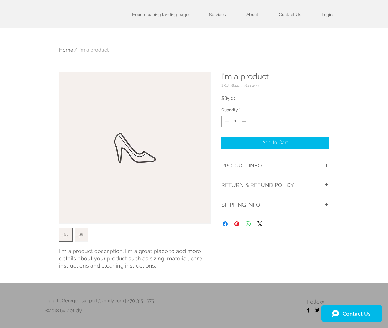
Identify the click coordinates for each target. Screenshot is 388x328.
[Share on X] (259, 224)
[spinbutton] (235, 121)
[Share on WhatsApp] (248, 224)
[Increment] (244, 121)
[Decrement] (226, 121)
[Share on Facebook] (225, 224)
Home (66, 50)
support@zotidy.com (103, 300)
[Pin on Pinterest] (236, 224)
